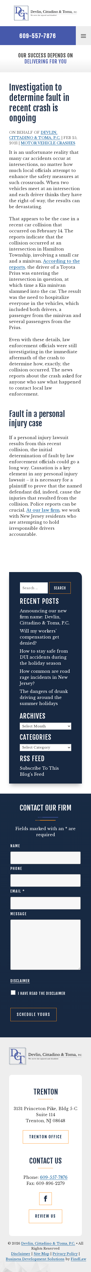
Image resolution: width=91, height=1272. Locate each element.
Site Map (41, 1254)
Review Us (45, 1216)
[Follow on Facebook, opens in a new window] (45, 1198)
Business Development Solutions (35, 1259)
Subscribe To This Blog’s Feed (39, 771)
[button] (83, 36)
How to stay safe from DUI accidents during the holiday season (44, 657)
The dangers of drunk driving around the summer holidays (44, 697)
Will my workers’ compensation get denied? (39, 637)
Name (15, 845)
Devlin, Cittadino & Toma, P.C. (48, 1243)
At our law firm (42, 510)
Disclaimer (20, 980)
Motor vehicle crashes (48, 143)
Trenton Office (45, 1136)
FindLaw (78, 1259)
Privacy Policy (65, 1254)
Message (18, 913)
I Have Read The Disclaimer (41, 993)
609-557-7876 (37, 35)
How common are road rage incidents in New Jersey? (45, 677)
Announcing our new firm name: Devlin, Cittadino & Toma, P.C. (45, 616)
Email (17, 891)
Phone (16, 868)
